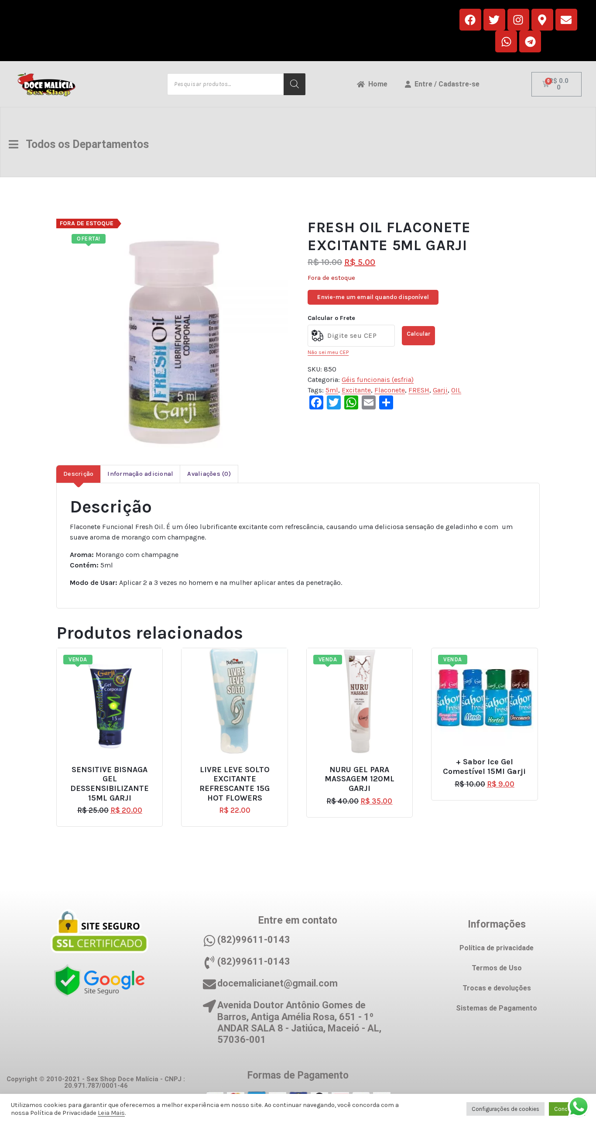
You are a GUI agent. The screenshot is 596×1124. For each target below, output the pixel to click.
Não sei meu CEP (328, 352)
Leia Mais (111, 1113)
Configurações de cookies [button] (505, 1109)
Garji (440, 390)
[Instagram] (518, 20)
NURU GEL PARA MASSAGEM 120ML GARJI (359, 779)
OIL (456, 390)
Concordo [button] (567, 1109)
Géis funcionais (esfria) (378, 379)
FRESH (418, 390)
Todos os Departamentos (83, 144)
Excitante (356, 390)
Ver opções (488, 758)
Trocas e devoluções (496, 988)
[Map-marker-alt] (542, 20)
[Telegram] (530, 41)
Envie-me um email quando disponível (373, 297)
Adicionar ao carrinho (113, 766)
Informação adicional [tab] (140, 474)
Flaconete (389, 390)
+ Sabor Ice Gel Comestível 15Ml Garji (484, 766)
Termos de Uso (497, 968)
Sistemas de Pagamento (496, 1008)
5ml (331, 390)
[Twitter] (494, 20)
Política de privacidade (496, 948)
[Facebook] (470, 20)
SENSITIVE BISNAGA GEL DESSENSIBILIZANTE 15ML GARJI (109, 784)
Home (376, 84)
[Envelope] (566, 20)
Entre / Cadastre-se (445, 84)
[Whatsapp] (506, 41)
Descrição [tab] (78, 474)
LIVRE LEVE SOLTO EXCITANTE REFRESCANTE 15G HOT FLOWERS (234, 784)
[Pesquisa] (294, 84)
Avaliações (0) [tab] (209, 474)
